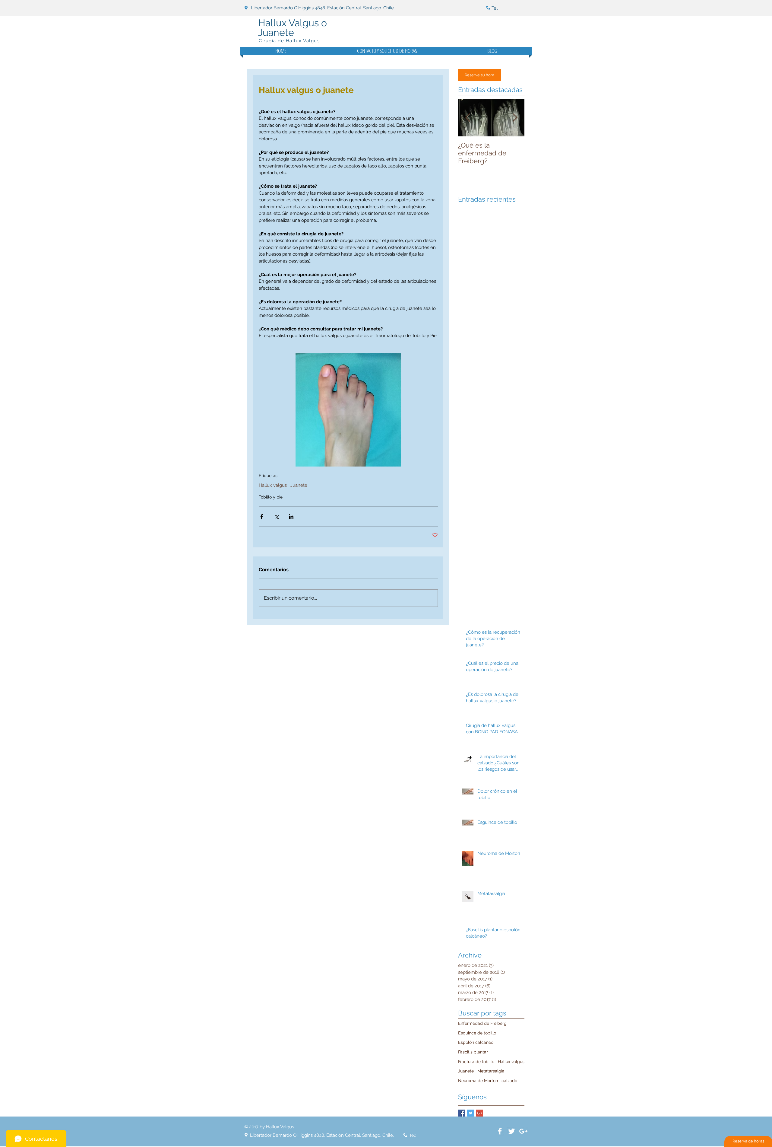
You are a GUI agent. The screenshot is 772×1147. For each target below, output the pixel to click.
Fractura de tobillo (476, 1061)
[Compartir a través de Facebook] (261, 516)
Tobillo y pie (271, 497)
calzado (509, 1080)
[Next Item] (514, 118)
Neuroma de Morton (478, 1080)
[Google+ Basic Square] (479, 1113)
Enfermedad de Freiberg (482, 1023)
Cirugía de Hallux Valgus (289, 40)
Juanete (298, 485)
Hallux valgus (273, 485)
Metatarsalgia (491, 1071)
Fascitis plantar (473, 1052)
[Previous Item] (467, 118)
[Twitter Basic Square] (470, 1113)
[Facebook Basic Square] (461, 1113)
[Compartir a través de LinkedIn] (291, 516)
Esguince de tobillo (477, 1033)
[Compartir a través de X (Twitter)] (276, 516)
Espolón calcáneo (475, 1042)
